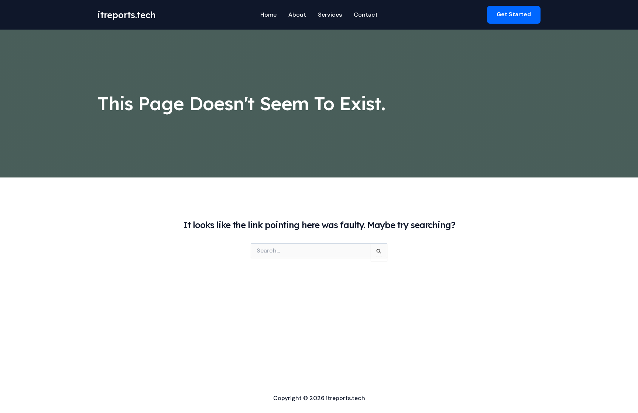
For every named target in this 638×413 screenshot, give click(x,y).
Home (268, 14)
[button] (514, 14)
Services (330, 14)
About (297, 14)
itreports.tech (126, 14)
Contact (366, 14)
